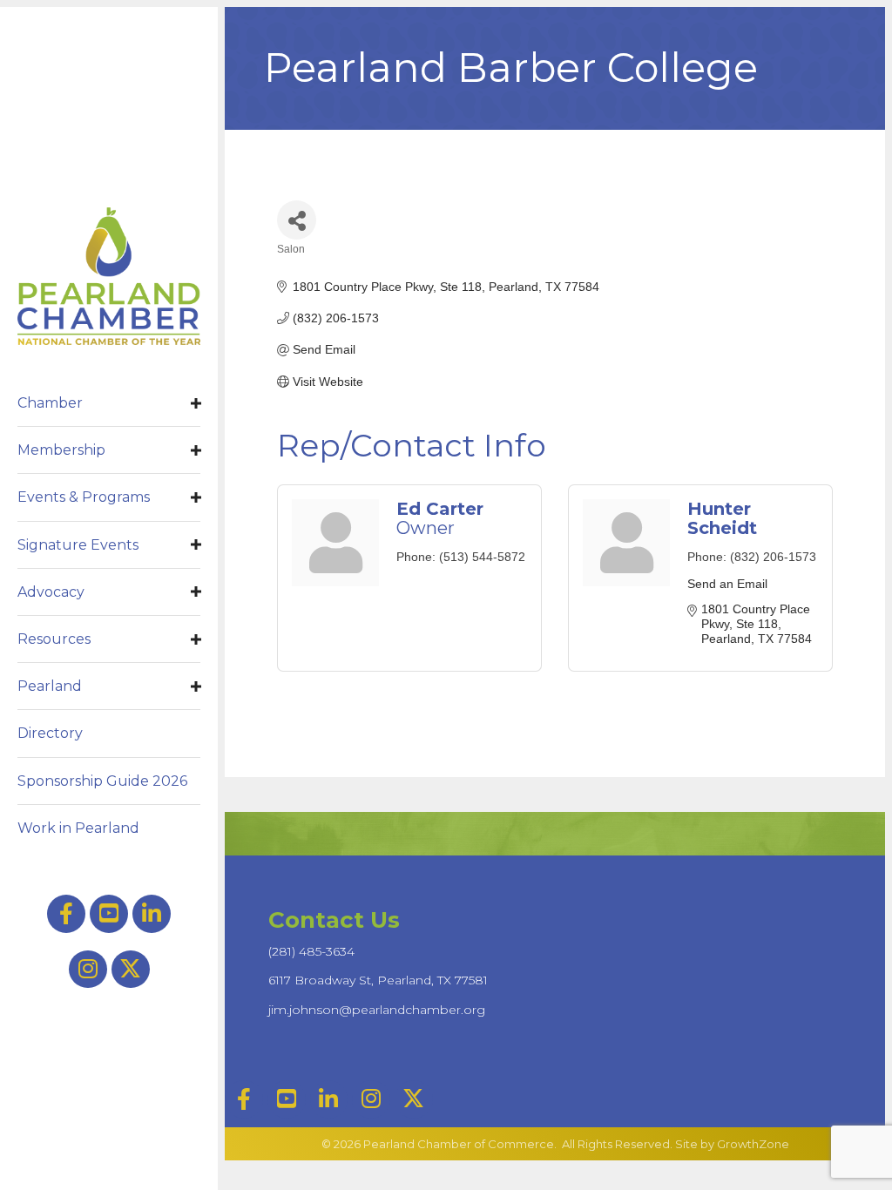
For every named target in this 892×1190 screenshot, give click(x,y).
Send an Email (727, 584)
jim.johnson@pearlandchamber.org (376, 1010)
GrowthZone (753, 1144)
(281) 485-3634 (311, 951)
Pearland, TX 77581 (378, 980)
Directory (50, 733)
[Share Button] (296, 220)
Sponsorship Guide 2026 (102, 781)
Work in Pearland (78, 828)
